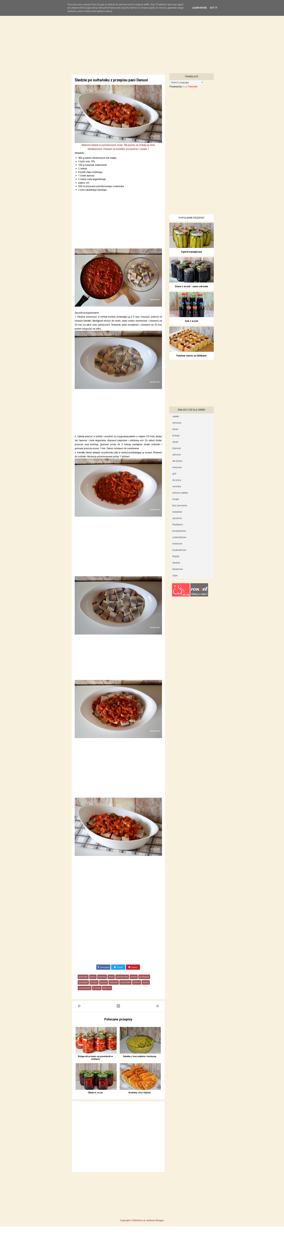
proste (134, 977)
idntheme (151, 1220)
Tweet (119, 967)
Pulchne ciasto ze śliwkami (191, 355)
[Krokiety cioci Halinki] (140, 1076)
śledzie (136, 982)
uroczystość (84, 988)
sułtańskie (125, 982)
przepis (94, 982)
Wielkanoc (177, 524)
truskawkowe (179, 550)
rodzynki (114, 982)
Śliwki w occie (95, 1092)
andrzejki (83, 977)
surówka (176, 486)
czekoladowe (179, 537)
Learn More (199, 7)
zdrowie (176, 454)
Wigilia (175, 556)
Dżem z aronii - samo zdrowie (191, 286)
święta (146, 982)
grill (174, 473)
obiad (111, 977)
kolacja (175, 435)
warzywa (176, 467)
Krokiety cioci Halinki (140, 1092)
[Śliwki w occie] (96, 1076)
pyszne (103, 982)
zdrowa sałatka (180, 492)
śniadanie (177, 511)
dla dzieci (177, 461)
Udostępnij (105, 967)
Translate (192, 86)
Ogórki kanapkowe (191, 251)
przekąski (83, 982)
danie (93, 977)
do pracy (176, 480)
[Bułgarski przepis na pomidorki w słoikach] (96, 1040)
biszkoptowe (179, 531)
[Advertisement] (142, 41)
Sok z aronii (191, 321)
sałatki (175, 416)
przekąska (144, 977)
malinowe (177, 543)
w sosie (96, 988)
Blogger (160, 1220)
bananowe (177, 569)
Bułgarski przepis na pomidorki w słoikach (95, 1057)
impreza (102, 977)
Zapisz (134, 967)
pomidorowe (122, 977)
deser (175, 429)
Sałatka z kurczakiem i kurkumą (139, 1056)
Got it (213, 7)
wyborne (107, 988)
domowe (176, 422)
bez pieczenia (179, 505)
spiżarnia (177, 518)
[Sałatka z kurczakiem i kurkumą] (140, 1040)
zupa (174, 575)
